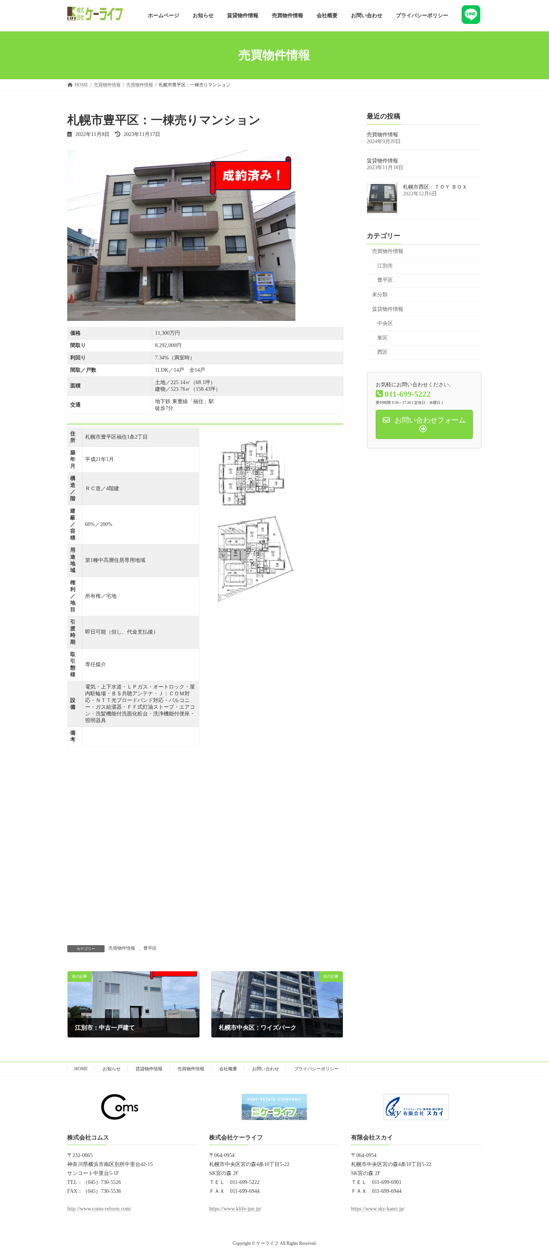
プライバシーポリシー (316, 1068)
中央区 (385, 323)
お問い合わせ (265, 1068)
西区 (382, 352)
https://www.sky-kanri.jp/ (378, 1209)
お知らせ (112, 1068)
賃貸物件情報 (382, 161)
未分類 (380, 294)
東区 (382, 337)
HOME (81, 1068)
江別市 (385, 265)
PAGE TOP (529, 1211)
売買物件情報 (121, 948)
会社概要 (228, 1068)
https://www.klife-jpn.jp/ (235, 1209)
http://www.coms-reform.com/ (99, 1209)
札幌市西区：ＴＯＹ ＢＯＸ (435, 187)
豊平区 (150, 948)
